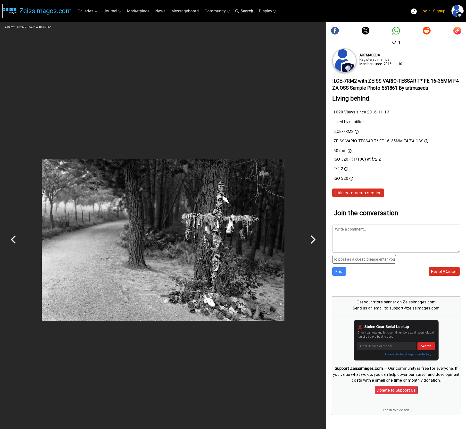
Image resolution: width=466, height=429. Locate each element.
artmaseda (369, 55)
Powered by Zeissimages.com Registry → (410, 354)
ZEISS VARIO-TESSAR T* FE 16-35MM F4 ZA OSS (378, 140)
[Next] (313, 245)
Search (426, 346)
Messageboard (185, 11)
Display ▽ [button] (267, 11)
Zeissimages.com (45, 11)
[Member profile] (344, 60)
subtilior (356, 121)
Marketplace (138, 11)
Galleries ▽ (87, 11)
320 (345, 178)
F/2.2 (338, 168)
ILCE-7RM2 (343, 131)
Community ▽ (217, 11)
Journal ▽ (112, 11)
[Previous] (13, 245)
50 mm (340, 150)
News (160, 11)
